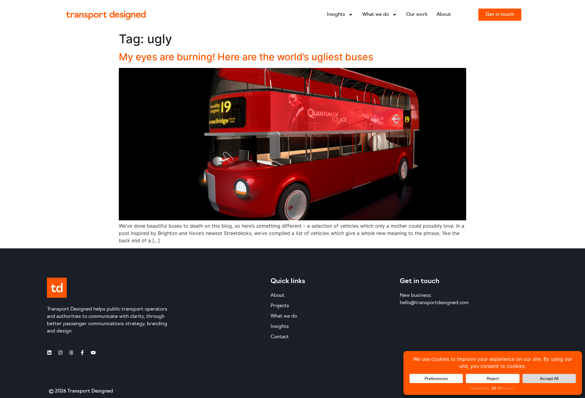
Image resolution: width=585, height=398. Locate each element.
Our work (416, 14)
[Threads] (71, 352)
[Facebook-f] (82, 352)
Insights (336, 14)
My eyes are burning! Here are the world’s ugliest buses (246, 57)
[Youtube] (93, 352)
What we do (375, 14)
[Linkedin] (49, 352)
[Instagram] (60, 352)
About (444, 14)
